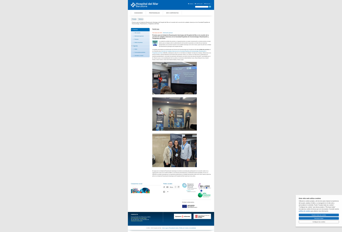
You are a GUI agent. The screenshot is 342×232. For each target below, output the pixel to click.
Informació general (139, 36)
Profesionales (154, 13)
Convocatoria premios (139, 52)
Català (191, 3)
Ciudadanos (138, 13)
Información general (168, 32)
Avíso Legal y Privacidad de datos (170, 228)
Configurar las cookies (319, 222)
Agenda (135, 46)
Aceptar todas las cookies (319, 215)
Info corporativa (172, 13)
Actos (135, 49)
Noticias (135, 29)
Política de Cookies (184, 228)
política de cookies (304, 211)
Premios (136, 39)
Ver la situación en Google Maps (139, 218)
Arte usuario (137, 32)
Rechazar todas (318, 218)
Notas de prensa (138, 42)
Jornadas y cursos (138, 55)
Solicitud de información (137, 220)
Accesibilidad (192, 228)
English (208, 3)
